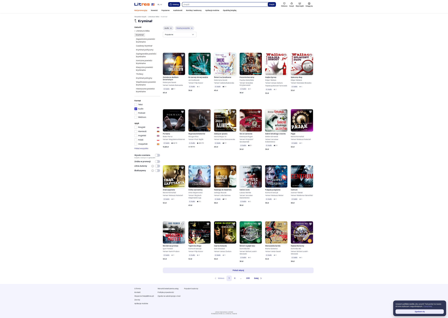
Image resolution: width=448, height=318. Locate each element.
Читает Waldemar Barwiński (302, 195)
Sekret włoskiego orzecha (275, 134)
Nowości (154, 10)
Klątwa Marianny (297, 246)
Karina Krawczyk (271, 193)
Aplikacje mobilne (212, 10)
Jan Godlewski (193, 80)
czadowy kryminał (144, 46)
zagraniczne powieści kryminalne (145, 40)
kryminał (140, 35)
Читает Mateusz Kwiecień (301, 139)
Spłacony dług (296, 77)
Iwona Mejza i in (220, 137)
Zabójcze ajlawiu (221, 134)
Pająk (293, 134)
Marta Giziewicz (271, 249)
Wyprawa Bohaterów (196, 134)
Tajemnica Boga (194, 246)
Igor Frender (168, 249)
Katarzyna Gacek (169, 82)
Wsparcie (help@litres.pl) (144, 296)
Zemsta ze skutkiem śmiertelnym (171, 78)
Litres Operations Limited (224, 312)
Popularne (165, 10)
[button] (168, 28)
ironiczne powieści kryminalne (144, 62)
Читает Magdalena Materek (174, 139)
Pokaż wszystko (141, 148)
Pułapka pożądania (272, 190)
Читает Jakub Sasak (273, 251)
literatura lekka (143, 31)
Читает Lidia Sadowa (222, 195)
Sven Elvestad (219, 249)
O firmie (137, 289)
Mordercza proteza (170, 246)
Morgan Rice (193, 137)
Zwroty (137, 300)
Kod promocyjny (140, 10)
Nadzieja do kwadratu (223, 190)
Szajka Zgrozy (270, 77)
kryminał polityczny (144, 50)
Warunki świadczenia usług (168, 289)
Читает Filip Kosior (195, 83)
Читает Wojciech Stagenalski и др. (194, 196)
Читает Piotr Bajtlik (195, 139)
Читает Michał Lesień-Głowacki (248, 252)
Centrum (294, 190)
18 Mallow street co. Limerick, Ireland (224, 313)
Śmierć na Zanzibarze (222, 77)
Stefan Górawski (271, 137)
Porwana (166, 134)
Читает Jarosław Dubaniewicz (271, 140)
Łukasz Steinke (245, 193)
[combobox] (225, 4)
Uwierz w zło (245, 190)
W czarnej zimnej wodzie (198, 77)
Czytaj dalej (427, 306)
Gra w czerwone (246, 134)
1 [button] (229, 278)
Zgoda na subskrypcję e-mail (169, 296)
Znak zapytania (169, 190)
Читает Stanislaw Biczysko (301, 83)
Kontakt (137, 292)
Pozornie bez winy (247, 77)
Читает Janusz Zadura (274, 83)
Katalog (176, 4)
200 (248, 278)
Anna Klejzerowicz (195, 193)
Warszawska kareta (272, 246)
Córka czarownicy (195, 190)
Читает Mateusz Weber (274, 195)
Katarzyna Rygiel (246, 137)
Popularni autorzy (191, 289)
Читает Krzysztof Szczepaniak (246, 140)
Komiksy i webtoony (194, 10)
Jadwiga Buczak (220, 193)
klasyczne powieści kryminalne (144, 68)
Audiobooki (177, 10)
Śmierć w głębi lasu (247, 246)
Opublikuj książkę (229, 10)
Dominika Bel (245, 249)
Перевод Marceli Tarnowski (276, 86)
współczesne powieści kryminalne (146, 83)
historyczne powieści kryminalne (145, 90)
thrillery (139, 74)
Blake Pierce (167, 137)
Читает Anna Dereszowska (224, 139)
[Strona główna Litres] (144, 4)
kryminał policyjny (144, 78)
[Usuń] (171, 28)
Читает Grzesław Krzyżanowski (246, 84)
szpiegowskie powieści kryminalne (146, 55)
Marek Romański (297, 137)
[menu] (160, 4)
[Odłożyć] (182, 55)
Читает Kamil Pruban (171, 251)
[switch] (157, 155)
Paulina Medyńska (247, 80)
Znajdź (271, 4)
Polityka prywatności (166, 292)
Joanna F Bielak (297, 193)
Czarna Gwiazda (220, 246)
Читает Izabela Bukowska (173, 85)
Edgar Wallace (270, 80)
